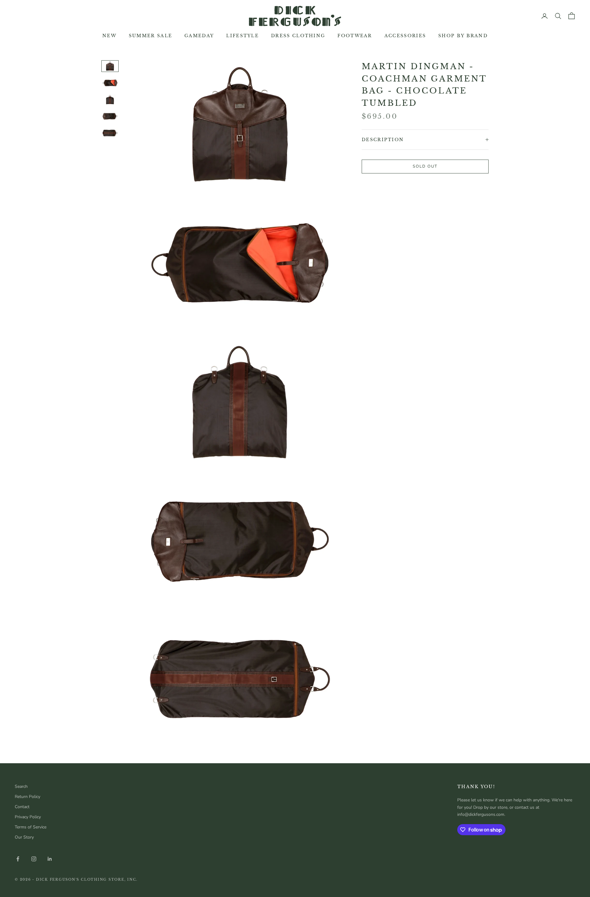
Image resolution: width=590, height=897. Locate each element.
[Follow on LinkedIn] (50, 859)
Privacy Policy (28, 817)
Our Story (24, 837)
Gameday (199, 35)
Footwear (354, 35)
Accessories (405, 35)
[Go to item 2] (110, 83)
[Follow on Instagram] (34, 859)
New (109, 35)
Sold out (425, 166)
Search (21, 786)
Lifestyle (242, 35)
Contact (22, 807)
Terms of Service (30, 827)
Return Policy (27, 797)
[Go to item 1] (110, 66)
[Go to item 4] (110, 116)
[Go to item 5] (110, 133)
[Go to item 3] (110, 99)
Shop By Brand (463, 35)
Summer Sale (150, 35)
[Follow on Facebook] (18, 859)
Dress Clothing (298, 35)
